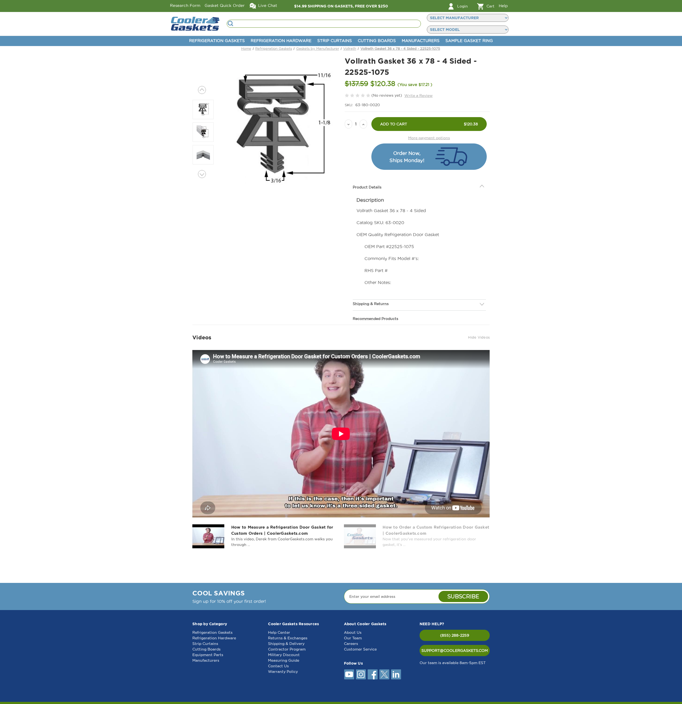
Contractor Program (287, 649)
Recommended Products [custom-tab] (375, 306)
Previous (202, 90)
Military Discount (284, 655)
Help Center (279, 632)
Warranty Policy (283, 671)
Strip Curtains (334, 40)
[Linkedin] (396, 674)
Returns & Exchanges (287, 638)
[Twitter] (384, 674)
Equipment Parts (207, 655)
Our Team (353, 638)
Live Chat (267, 5)
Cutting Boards (377, 40)
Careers (351, 643)
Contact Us (278, 666)
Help (503, 5)
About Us (353, 632)
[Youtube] (349, 674)
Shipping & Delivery (286, 643)
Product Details (367, 175)
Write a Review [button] (418, 95)
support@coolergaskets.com (454, 650)
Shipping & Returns (371, 292)
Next (202, 174)
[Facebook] (372, 674)
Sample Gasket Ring (469, 40)
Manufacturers (421, 40)
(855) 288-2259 (454, 635)
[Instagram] (361, 674)
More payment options (429, 138)
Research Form (185, 5)
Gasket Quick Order (225, 5)
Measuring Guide (283, 660)
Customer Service (360, 649)
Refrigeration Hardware (281, 40)
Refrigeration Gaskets (217, 40)
